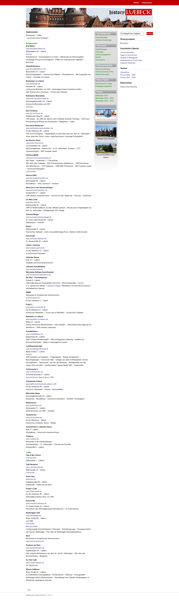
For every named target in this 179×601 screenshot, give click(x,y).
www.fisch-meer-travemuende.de (38, 158)
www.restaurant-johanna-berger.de (38, 217)
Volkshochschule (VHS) (104, 72)
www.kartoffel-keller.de (34, 269)
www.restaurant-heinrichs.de (36, 190)
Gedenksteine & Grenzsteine (131, 60)
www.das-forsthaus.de (34, 113)
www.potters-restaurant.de (36, 307)
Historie (29, 54)
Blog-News (124, 43)
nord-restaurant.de (33, 298)
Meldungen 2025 (101, 96)
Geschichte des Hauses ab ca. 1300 (40, 377)
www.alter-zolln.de (33, 202)
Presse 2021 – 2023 (127, 77)
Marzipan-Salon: (32, 526)
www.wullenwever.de (33, 405)
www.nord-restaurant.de (35, 541)
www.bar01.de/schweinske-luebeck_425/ (41, 384)
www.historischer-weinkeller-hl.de (38, 275)
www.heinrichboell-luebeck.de (37, 178)
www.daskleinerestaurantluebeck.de (39, 128)
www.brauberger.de (33, 84)
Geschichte (30, 473)
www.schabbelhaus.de (34, 334)
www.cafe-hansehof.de (34, 467)
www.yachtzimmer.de (34, 418)
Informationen (31, 458)
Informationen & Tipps (103, 84)
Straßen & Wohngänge (128, 58)
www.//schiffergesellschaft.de (37, 349)
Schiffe (98, 57)
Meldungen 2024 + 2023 (104, 98)
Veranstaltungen (101, 37)
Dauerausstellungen (102, 69)
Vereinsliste (124, 72)
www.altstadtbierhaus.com (36, 69)
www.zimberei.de (32, 439)
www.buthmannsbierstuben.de (37, 99)
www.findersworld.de (33, 491)
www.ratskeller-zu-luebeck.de (37, 319)
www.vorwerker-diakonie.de (36, 239)
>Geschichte (31, 172)
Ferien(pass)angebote (103, 86)
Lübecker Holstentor (127, 63)
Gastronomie (100, 60)
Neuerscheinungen (102, 74)
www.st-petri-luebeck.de (35, 563)
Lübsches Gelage (53, 286)
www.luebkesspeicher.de (35, 248)
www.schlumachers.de (34, 372)
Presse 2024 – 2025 (127, 75)
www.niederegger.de (33, 516)
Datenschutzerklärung (128, 87)
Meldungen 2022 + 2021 (104, 101)
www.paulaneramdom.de (35, 548)
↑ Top (28, 590)
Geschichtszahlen (127, 52)
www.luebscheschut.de (34, 143)
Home (136, 3)
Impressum (147, 3)
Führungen (99, 52)
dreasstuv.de (31, 479)
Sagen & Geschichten (128, 55)
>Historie (29, 107)
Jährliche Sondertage (103, 40)
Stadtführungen (101, 49)
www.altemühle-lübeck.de (35, 49)
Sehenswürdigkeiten (103, 55)
